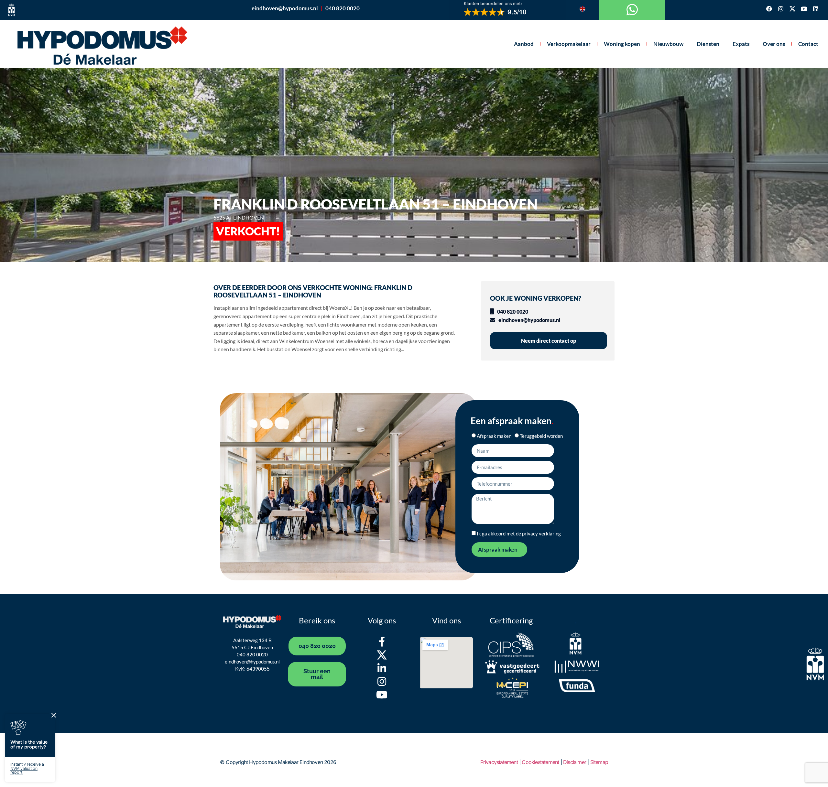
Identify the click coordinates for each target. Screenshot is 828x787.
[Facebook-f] (382, 642)
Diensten (708, 43)
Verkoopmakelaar (569, 43)
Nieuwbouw (668, 43)
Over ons (774, 43)
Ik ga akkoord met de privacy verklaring (519, 533)
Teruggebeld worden (541, 436)
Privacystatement (499, 762)
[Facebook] (769, 9)
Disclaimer (574, 762)
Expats (741, 43)
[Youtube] (804, 9)
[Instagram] (781, 9)
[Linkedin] (816, 9)
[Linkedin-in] (382, 668)
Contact (808, 43)
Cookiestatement (540, 762)
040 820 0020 (342, 8)
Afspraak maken (494, 436)
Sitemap (599, 762)
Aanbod (524, 43)
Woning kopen (622, 43)
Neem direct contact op (548, 341)
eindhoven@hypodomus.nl (285, 8)
